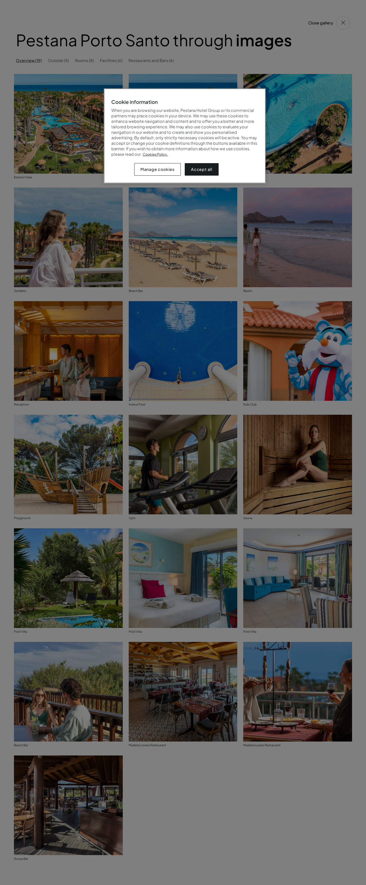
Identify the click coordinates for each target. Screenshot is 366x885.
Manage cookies (157, 169)
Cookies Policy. (155, 154)
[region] (185, 135)
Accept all (201, 169)
